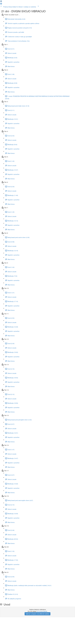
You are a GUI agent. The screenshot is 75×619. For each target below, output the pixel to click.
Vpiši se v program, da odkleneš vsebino (37, 614)
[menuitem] (1, 4)
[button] (1, 2)
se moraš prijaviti (42, 611)
